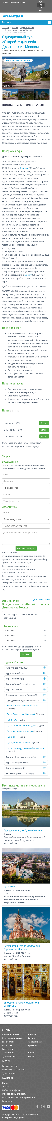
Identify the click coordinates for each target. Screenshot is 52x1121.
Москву (28, 274)
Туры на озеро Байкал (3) (18, 762)
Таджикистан (8, 1052)
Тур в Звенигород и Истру (20, 731)
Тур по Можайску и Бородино (21, 725)
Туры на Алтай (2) (15, 673)
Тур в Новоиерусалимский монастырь (26, 748)
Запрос (29, 105)
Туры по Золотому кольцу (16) (21, 757)
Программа (7, 105)
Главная (5, 27)
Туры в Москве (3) (15, 678)
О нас (5, 2)
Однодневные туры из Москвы (18, 30)
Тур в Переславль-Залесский (21, 714)
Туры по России (27, 27)
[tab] (26, 668)
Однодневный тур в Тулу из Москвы (23, 830)
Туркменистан (9, 1056)
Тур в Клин (12, 736)
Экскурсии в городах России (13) (22, 695)
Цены (19, 105)
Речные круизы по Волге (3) (20, 773)
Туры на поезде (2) (15, 767)
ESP (40, 10)
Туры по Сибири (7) (15, 689)
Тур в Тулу (12, 719)
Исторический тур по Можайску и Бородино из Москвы (22, 947)
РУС (40, 5)
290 (45, 635)
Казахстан (7, 1045)
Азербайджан (35, 1041)
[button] (10, 95)
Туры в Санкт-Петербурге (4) (20, 684)
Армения (32, 1045)
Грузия (31, 1038)
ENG (40, 2)
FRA (40, 8)
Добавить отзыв (41, 599)
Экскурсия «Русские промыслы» (22, 705)
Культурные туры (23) (17, 667)
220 (45, 640)
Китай (31, 1056)
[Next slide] (46, 72)
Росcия (15, 27)
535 (45, 630)
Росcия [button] (5, 22)
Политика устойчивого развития (18, 1097)
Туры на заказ (9, 1073)
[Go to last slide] (6, 72)
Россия (31, 1052)
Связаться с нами (17, 2)
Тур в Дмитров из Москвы (20, 742)
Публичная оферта (11, 1090)
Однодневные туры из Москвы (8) (23, 700)
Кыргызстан (8, 1049)
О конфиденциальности (14, 1093)
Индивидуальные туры (13, 1069)
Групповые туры (10, 1065)
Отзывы (40, 105)
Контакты (7, 1101)
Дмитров (23, 167)
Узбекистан (8, 1041)
